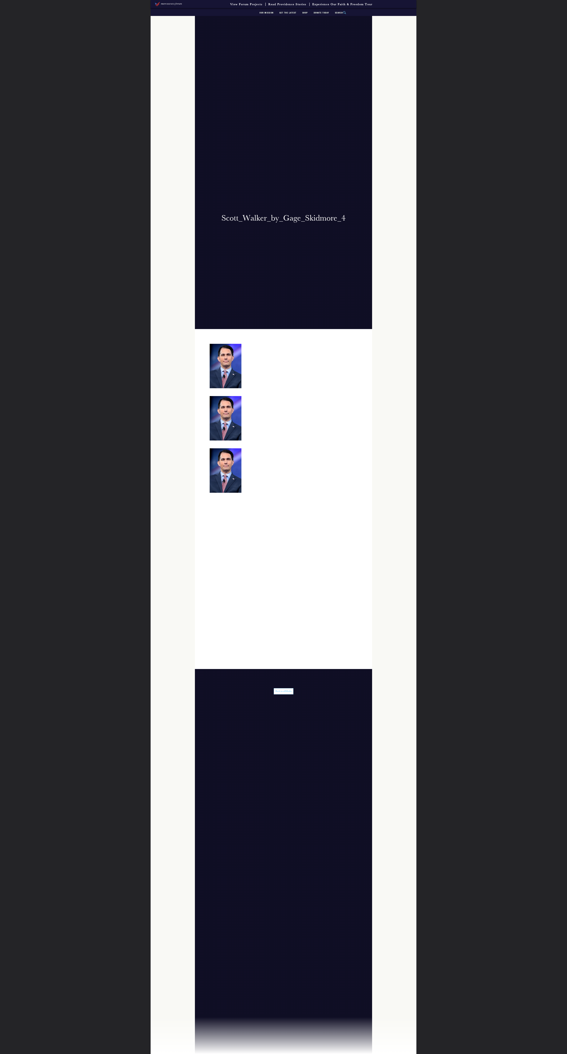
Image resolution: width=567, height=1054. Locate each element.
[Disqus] (283, 555)
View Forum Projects (246, 4)
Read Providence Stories (287, 4)
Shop (305, 13)
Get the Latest (288, 13)
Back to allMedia (283, 691)
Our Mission (267, 13)
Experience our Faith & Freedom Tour (342, 4)
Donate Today (321, 13)
